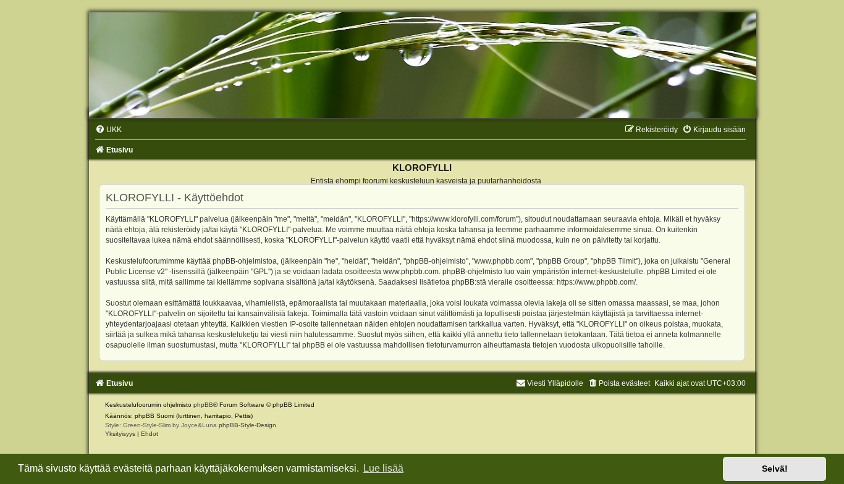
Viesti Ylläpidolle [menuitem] (555, 383)
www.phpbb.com (411, 271)
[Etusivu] (422, 65)
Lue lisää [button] (383, 468)
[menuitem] (108, 129)
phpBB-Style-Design (247, 425)
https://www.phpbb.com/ (596, 282)
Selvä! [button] (775, 469)
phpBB (203, 404)
